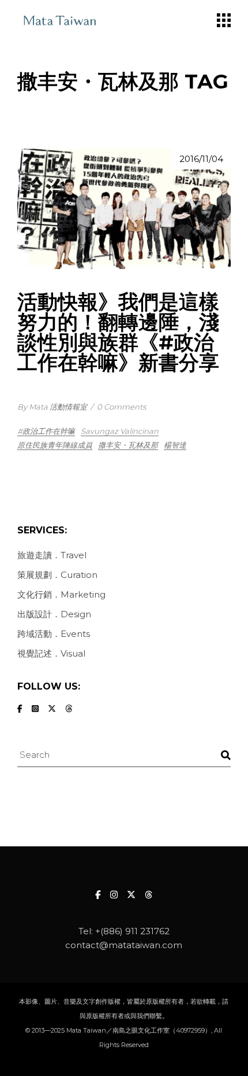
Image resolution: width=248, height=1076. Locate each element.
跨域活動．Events (53, 633)
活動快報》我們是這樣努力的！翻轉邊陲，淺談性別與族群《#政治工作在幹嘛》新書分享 (118, 332)
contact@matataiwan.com (123, 944)
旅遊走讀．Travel (52, 555)
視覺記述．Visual (51, 653)
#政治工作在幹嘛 (46, 431)
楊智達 (175, 444)
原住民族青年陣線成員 (54, 444)
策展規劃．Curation (57, 574)
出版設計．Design (54, 614)
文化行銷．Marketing (61, 594)
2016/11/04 (201, 158)
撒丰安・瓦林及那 (128, 444)
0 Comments (121, 406)
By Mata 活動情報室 (52, 406)
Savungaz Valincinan (120, 431)
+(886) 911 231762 (132, 931)
